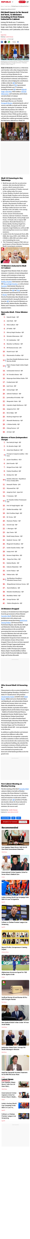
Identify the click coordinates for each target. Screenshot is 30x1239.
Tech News (4, 1002)
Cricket (3, 877)
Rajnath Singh (11, 317)
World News (4, 852)
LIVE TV (23, 2)
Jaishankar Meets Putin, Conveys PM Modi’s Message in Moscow (13, 1048)
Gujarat (21, 220)
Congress (16, 242)
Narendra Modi (7, 312)
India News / (8, 6)
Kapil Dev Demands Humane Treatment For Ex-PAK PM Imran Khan (14, 1073)
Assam (10, 214)
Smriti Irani (23, 620)
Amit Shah (8, 91)
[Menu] (27, 2)
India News (3, 39)
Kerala (5, 295)
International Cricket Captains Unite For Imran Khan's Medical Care (14, 873)
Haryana (26, 195)
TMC (21, 242)
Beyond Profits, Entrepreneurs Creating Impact (14, 948)
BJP (14, 83)
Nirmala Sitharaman (13, 336)
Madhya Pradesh (13, 193)
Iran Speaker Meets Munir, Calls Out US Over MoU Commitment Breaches (14, 848)
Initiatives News (5, 952)
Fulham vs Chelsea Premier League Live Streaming (14, 923)
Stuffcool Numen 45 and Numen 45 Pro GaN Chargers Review (14, 998)
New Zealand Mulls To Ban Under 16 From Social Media (15, 1023)
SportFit (3, 902)
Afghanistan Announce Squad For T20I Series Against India (14, 973)
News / (2, 6)
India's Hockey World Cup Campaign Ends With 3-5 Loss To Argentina (15, 898)
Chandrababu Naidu (7, 697)
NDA (15, 85)
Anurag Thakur (6, 622)
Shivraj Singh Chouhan (10, 195)
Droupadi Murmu (6, 103)
